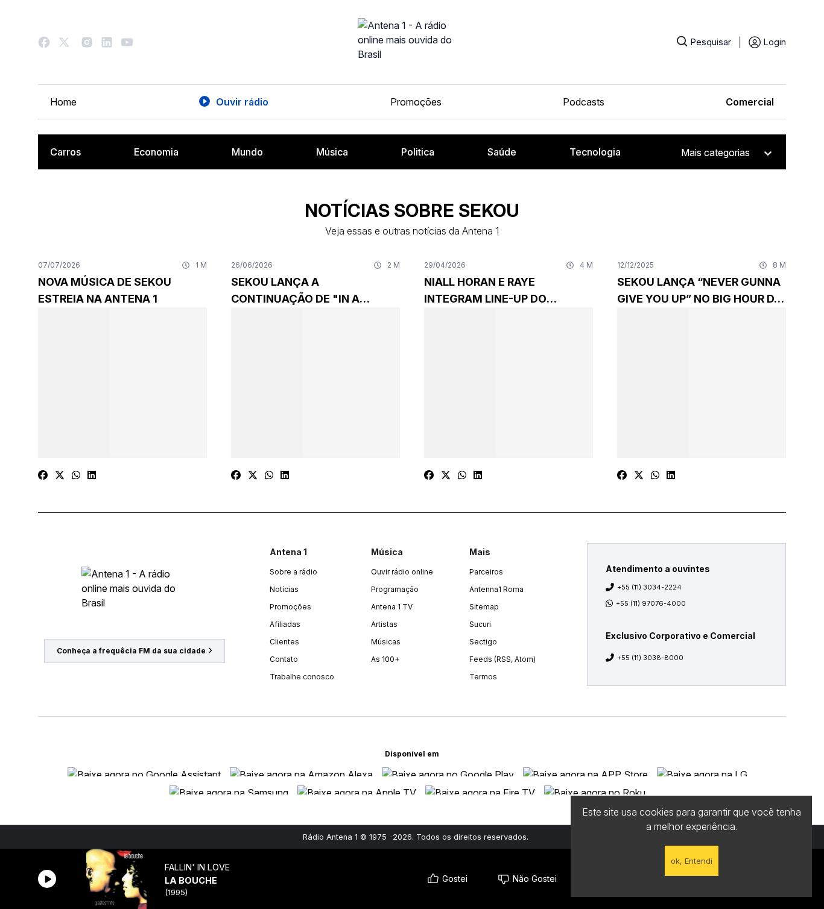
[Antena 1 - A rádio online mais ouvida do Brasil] (412, 42)
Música (332, 152)
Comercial (750, 102)
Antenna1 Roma (496, 589)
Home (63, 102)
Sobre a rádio (293, 571)
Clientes (284, 641)
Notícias (284, 589)
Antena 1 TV (392, 606)
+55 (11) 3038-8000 (650, 657)
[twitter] (60, 475)
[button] (44, 42)
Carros (65, 152)
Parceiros (486, 571)
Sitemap (484, 606)
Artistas (384, 624)
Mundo (247, 152)
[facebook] (43, 475)
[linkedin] (91, 475)
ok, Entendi (691, 861)
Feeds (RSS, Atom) (502, 659)
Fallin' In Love (197, 867)
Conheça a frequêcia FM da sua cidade (131, 650)
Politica (417, 152)
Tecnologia (595, 152)
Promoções (416, 102)
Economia (156, 152)
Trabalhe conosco (302, 676)
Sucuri (480, 624)
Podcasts (583, 102)
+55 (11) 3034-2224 (649, 587)
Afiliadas (285, 624)
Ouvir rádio (242, 102)
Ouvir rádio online (402, 571)
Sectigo (483, 641)
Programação (395, 589)
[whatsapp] (76, 475)
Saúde (501, 152)
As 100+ (385, 659)
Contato (284, 659)
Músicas (386, 641)
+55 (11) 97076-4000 (651, 603)
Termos (483, 676)
